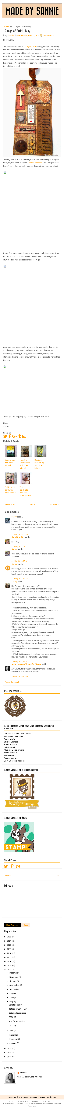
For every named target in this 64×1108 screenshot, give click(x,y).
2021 (9, 941)
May (12, 1001)
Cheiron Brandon (11, 742)
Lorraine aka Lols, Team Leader (17, 733)
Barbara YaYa (9, 739)
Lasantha (50, 1101)
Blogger (52, 1097)
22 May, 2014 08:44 (19, 546)
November (14, 977)
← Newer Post (9, 504)
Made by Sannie (30, 1097)
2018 (9, 953)
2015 (9, 965)
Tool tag (12, 1025)
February (13, 1039)
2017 (9, 957)
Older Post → (55, 504)
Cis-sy (14, 581)
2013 (9, 1048)
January (13, 1043)
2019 (9, 949)
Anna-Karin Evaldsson (13, 736)
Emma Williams (10, 744)
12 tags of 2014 (30, 46)
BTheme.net (36, 1104)
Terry (14, 517)
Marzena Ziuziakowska (14, 750)
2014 (9, 970)
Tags (26, 925)
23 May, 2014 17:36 (19, 578)
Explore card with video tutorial (10, 462)
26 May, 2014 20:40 (19, 676)
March (12, 1035)
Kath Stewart (9, 747)
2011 (9, 1057)
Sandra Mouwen (11, 758)
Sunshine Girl (17, 537)
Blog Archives (12, 925)
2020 (9, 945)
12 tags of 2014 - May (16, 31)
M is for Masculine (17, 1021)
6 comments (48, 35)
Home (6, 26)
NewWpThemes (24, 1101)
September (14, 985)
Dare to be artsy (15, 1005)
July (11, 993)
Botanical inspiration (17, 1013)
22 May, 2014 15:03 (19, 561)
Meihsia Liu (9, 755)
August (13, 989)
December (14, 973)
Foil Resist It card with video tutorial (10, 490)
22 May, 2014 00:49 (19, 534)
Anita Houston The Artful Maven (26, 664)
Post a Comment (12, 682)
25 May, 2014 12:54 (19, 661)
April (12, 1031)
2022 (9, 937)
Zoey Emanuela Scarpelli (14, 761)
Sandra (23, 1073)
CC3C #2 (12, 1017)
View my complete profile (30, 1077)
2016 (9, 961)
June (12, 997)
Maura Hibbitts (10, 752)
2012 (9, 1053)
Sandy (14, 549)
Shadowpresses (35, 163)
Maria (14, 564)
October (13, 981)
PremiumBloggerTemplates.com (16, 1104)
